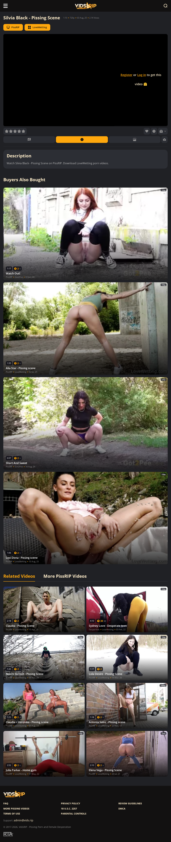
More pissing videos (16, 808)
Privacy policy (70, 803)
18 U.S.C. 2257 (69, 808)
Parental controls (73, 813)
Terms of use (11, 813)
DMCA (121, 808)
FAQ (5, 803)
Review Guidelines (130, 803)
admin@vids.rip (23, 820)
